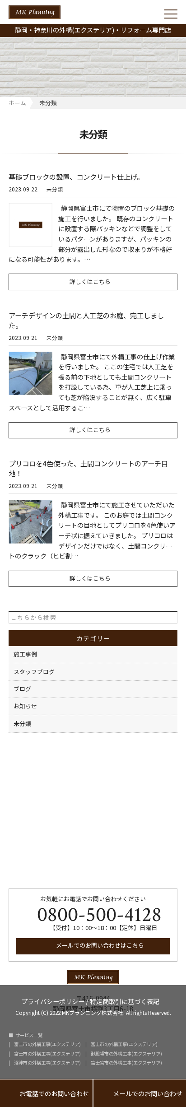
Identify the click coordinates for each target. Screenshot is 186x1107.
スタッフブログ (34, 671)
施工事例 (25, 654)
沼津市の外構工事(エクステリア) (47, 1062)
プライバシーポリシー (52, 1001)
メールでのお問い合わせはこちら (99, 945)
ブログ (22, 688)
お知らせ (25, 706)
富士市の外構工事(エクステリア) (47, 1044)
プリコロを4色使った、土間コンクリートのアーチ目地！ (88, 468)
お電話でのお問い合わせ (46, 1094)
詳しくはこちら (90, 281)
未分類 (54, 189)
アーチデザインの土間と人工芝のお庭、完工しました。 (86, 320)
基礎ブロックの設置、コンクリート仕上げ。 (76, 176)
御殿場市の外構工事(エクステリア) (126, 1053)
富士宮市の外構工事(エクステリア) (126, 1062)
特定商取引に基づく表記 (124, 1001)
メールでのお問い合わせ (139, 1094)
